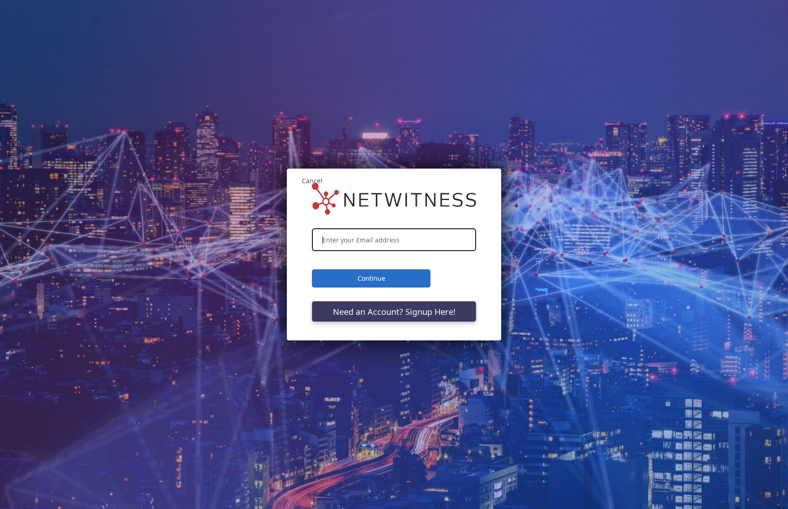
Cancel (312, 180)
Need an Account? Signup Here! (394, 311)
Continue (371, 278)
